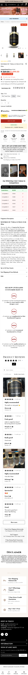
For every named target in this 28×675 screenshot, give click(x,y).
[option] (14, 1)
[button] (22, 48)
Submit (23, 655)
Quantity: (3, 100)
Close (26, 18)
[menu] (2, 5)
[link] (24, 121)
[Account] (18, 5)
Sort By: (16, 374)
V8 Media (22, 667)
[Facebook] (2, 634)
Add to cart (11, 121)
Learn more (20, 116)
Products (7, 21)
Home (2, 21)
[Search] (6, 5)
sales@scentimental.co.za (11, 624)
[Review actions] (23, 399)
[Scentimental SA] (14, 11)
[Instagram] (6, 634)
